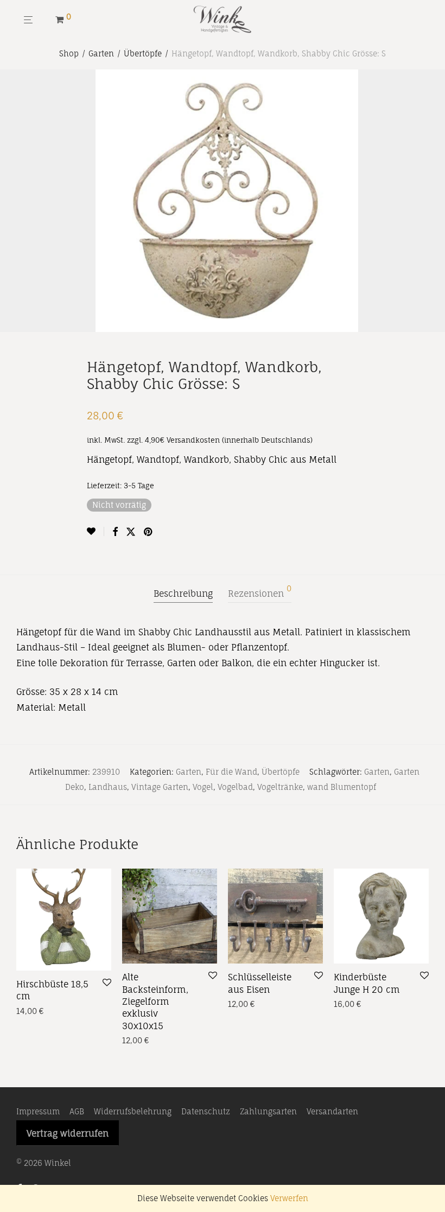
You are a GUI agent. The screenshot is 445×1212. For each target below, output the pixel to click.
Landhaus (107, 787)
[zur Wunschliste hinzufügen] (95, 531)
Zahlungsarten (268, 1111)
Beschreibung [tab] (183, 593)
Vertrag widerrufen (68, 1133)
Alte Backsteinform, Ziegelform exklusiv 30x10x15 (155, 1001)
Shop (69, 53)
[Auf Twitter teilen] (131, 532)
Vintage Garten (159, 787)
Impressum (38, 1111)
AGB (76, 1111)
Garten (101, 53)
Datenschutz (205, 1111)
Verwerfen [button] (289, 1198)
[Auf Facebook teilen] (115, 532)
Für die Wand (231, 771)
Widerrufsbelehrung (132, 1111)
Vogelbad (235, 787)
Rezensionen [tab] (259, 592)
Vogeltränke (280, 787)
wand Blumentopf (341, 787)
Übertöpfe (143, 53)
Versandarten (332, 1111)
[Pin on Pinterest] (149, 532)
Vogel (203, 787)
